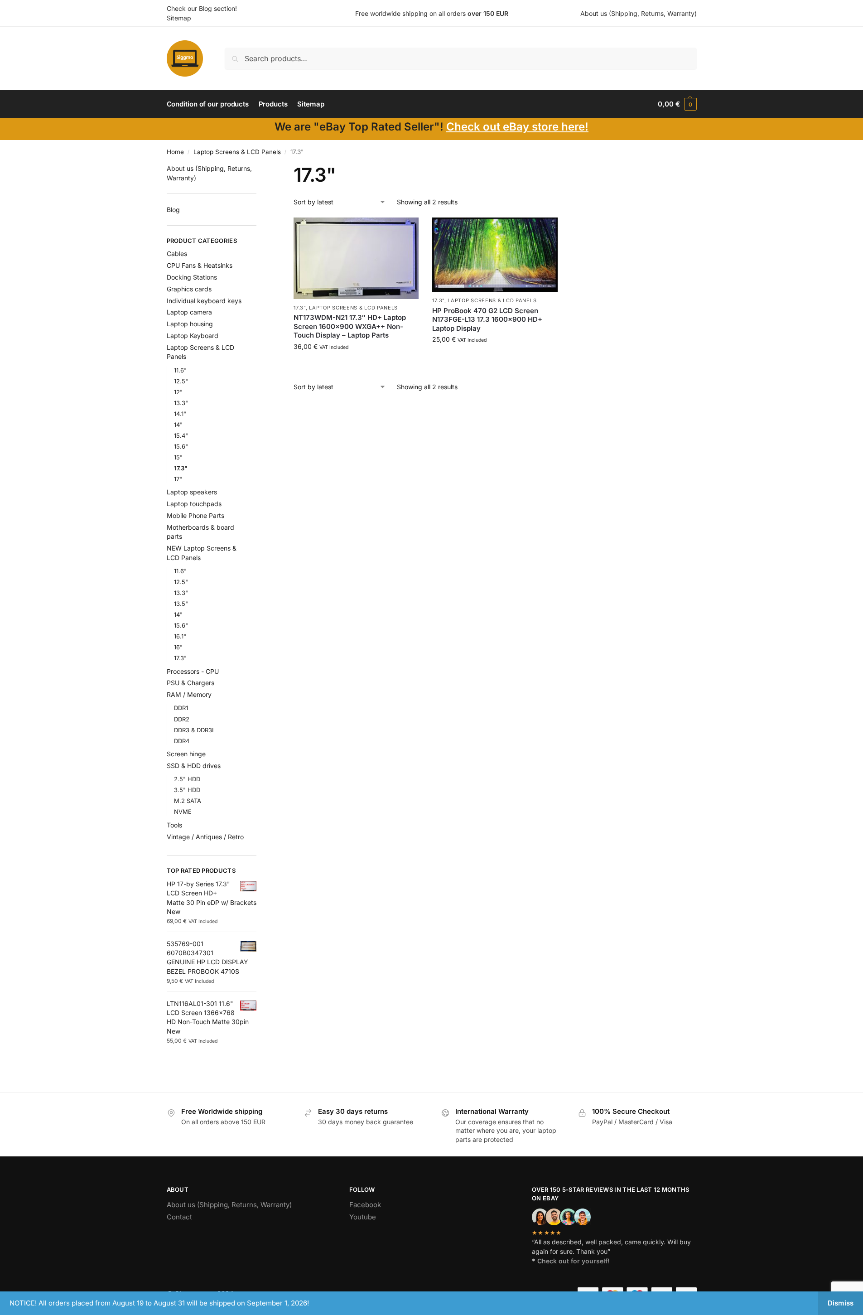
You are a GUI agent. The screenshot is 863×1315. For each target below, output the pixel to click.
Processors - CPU (193, 671)
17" (178, 479)
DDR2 (181, 719)
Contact (179, 1217)
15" (178, 457)
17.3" (300, 308)
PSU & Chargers (190, 683)
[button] (677, 104)
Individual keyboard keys (204, 301)
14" (178, 424)
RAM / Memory (189, 694)
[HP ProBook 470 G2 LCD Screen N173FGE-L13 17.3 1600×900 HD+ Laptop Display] (494, 255)
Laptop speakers (192, 492)
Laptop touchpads (194, 504)
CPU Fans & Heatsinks (199, 265)
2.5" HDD (187, 779)
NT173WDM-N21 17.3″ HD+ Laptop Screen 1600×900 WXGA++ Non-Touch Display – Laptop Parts (350, 326)
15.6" (181, 446)
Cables (177, 253)
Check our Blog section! (202, 8)
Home (175, 151)
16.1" (180, 636)
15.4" (181, 435)
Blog (173, 209)
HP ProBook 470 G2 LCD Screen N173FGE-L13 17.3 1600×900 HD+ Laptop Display (487, 319)
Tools (174, 825)
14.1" (180, 413)
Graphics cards (189, 289)
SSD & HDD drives (194, 765)
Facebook (365, 1204)
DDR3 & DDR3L (194, 730)
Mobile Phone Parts (195, 515)
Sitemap (179, 18)
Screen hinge (186, 754)
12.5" (181, 381)
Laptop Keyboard (192, 335)
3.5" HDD (187, 789)
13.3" (181, 402)
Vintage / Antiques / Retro (205, 837)
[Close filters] (259, 169)
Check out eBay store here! (517, 126)
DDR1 (181, 707)
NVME (183, 811)
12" (178, 392)
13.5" (181, 603)
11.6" (180, 370)
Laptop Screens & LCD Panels (237, 151)
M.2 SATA (187, 800)
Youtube (362, 1217)
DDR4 (181, 741)
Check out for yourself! (573, 1261)
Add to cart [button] (356, 365)
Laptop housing (190, 324)
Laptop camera (189, 312)
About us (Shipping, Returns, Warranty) (638, 13)
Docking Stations (192, 277)
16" (178, 647)
